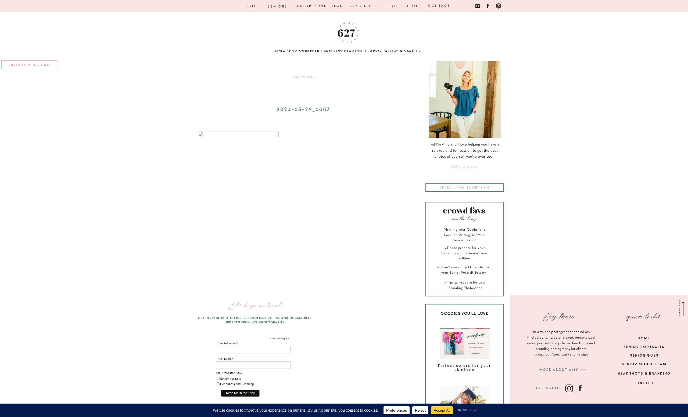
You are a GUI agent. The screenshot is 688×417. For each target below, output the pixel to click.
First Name (225, 359)
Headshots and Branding (237, 384)
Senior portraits (230, 378)
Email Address (227, 343)
